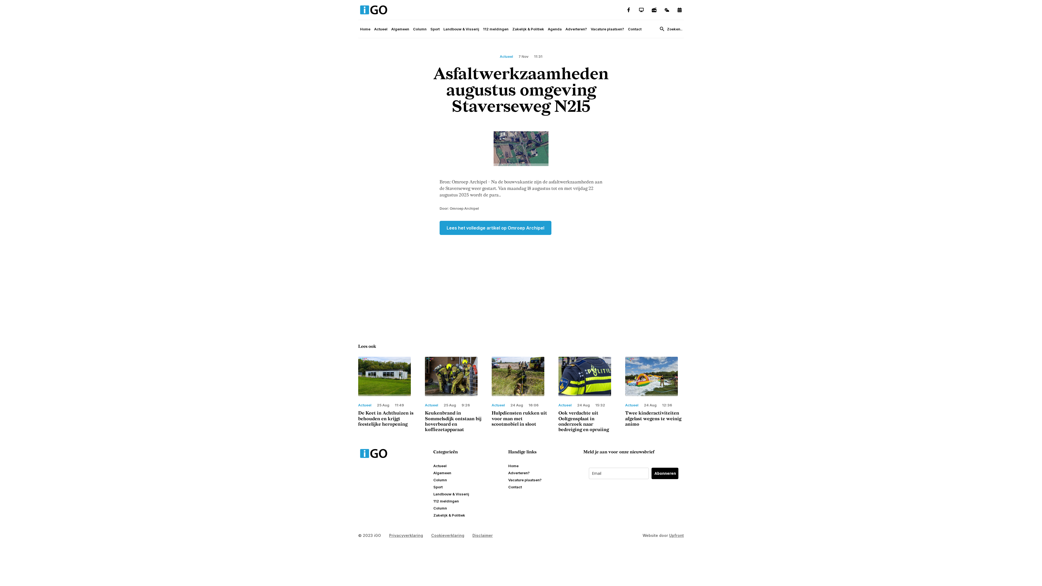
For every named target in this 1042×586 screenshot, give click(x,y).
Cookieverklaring (447, 535)
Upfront (676, 535)
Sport (435, 29)
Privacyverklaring (406, 535)
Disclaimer (482, 535)
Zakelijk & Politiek (528, 29)
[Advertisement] (521, 278)
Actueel (380, 29)
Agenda (555, 29)
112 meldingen (496, 29)
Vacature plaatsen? (607, 29)
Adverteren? (576, 29)
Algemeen (400, 29)
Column (420, 29)
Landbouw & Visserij (461, 29)
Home (365, 29)
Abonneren (665, 473)
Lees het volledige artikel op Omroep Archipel (495, 228)
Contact (634, 29)
